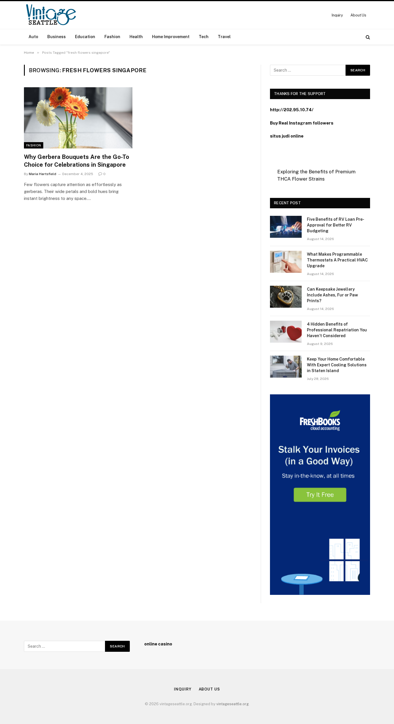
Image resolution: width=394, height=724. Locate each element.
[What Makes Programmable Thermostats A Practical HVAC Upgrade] (286, 262)
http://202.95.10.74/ (292, 109)
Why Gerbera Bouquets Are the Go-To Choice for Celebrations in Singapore (76, 160)
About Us (358, 15)
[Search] (367, 36)
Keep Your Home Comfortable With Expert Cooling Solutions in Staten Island (337, 365)
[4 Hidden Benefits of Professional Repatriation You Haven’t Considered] (286, 332)
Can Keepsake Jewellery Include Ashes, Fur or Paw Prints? (332, 295)
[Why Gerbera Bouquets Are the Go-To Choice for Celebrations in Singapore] (78, 117)
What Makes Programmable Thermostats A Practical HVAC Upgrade (337, 260)
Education (85, 36)
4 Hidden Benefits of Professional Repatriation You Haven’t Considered (337, 330)
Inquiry (337, 15)
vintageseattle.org (232, 704)
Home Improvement (171, 36)
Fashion (112, 36)
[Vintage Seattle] (51, 15)
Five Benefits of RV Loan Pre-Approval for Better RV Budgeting (335, 225)
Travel (224, 36)
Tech (204, 36)
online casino (158, 643)
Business (56, 36)
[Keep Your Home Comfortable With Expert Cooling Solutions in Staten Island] (286, 367)
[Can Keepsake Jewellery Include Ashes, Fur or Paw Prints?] (286, 297)
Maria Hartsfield (42, 174)
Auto (33, 36)
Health (136, 36)
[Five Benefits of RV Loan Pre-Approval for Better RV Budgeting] (286, 227)
